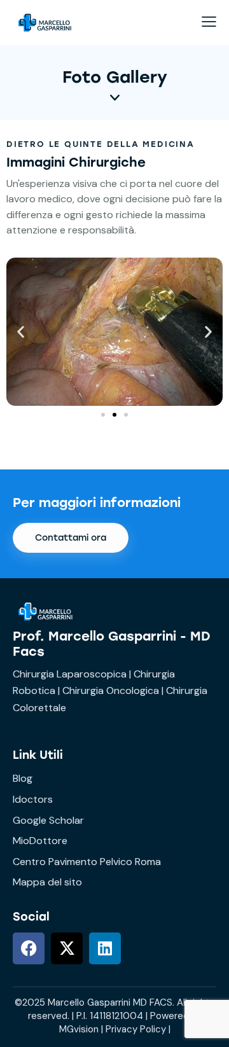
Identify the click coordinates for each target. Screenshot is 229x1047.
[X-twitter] (67, 948)
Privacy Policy (136, 1029)
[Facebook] (29, 948)
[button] (21, 332)
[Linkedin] (105, 948)
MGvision (79, 1029)
